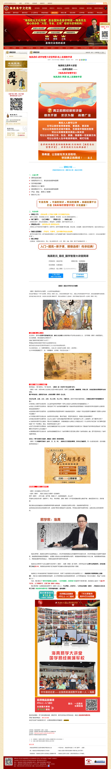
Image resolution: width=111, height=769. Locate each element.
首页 (92, 52)
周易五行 (52, 8)
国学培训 (15, 12)
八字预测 (14, 48)
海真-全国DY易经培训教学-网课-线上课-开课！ (44, 741)
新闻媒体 (81, 8)
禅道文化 (59, 8)
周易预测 (21, 48)
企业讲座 (67, 8)
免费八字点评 (95, 48)
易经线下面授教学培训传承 (50, 573)
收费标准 (75, 48)
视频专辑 (74, 8)
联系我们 (90, 12)
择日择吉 (46, 48)
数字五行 (68, 48)
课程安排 (54, 12)
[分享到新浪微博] (80, 59)
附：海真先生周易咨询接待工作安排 (39, 750)
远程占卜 (53, 48)
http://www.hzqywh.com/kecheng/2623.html (44, 733)
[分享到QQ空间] (82, 59)
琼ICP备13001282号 (42, 760)
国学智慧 (37, 8)
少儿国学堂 (34, 12)
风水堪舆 (38, 48)
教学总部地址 (62, 715)
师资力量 (63, 12)
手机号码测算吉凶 (85, 48)
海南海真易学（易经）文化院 (41, 730)
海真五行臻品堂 (98, 8)
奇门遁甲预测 (30, 48)
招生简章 (72, 12)
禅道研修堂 (44, 12)
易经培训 (24, 12)
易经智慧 (44, 8)
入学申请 (81, 12)
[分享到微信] (84, 59)
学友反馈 (99, 12)
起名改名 (60, 48)
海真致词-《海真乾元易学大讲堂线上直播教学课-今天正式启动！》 (48, 739)
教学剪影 (89, 8)
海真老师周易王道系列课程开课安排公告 (41, 747)
